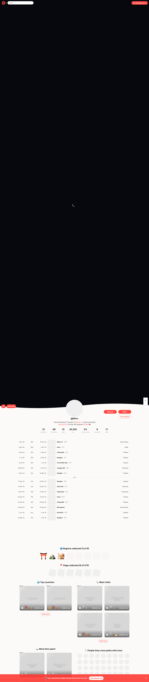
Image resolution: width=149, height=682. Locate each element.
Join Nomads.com (96, 678)
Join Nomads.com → (139, 3)
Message (110, 412)
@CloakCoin (62, 424)
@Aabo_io (79, 422)
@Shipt (85, 424)
